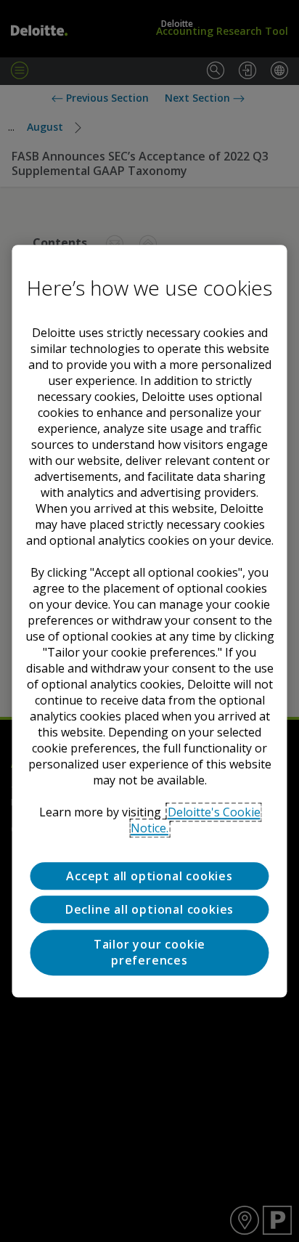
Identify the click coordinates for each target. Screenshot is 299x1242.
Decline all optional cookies (149, 910)
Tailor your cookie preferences (149, 952)
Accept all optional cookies (149, 876)
